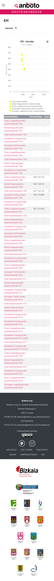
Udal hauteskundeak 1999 (15, 191)
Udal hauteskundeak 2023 (15, 367)
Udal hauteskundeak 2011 (15, 279)
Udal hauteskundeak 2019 (15, 342)
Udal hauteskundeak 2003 (15, 215)
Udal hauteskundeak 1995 (15, 159)
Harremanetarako (28, 455)
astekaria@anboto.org (27, 425)
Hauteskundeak (27, 12)
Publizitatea (42, 450)
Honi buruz (11, 450)
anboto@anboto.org (26, 417)
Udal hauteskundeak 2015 (15, 303)
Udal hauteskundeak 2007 (15, 254)
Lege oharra (26, 450)
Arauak (12, 455)
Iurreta (10, 28)
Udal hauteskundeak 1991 (15, 134)
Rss (43, 455)
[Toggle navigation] (3, 5)
